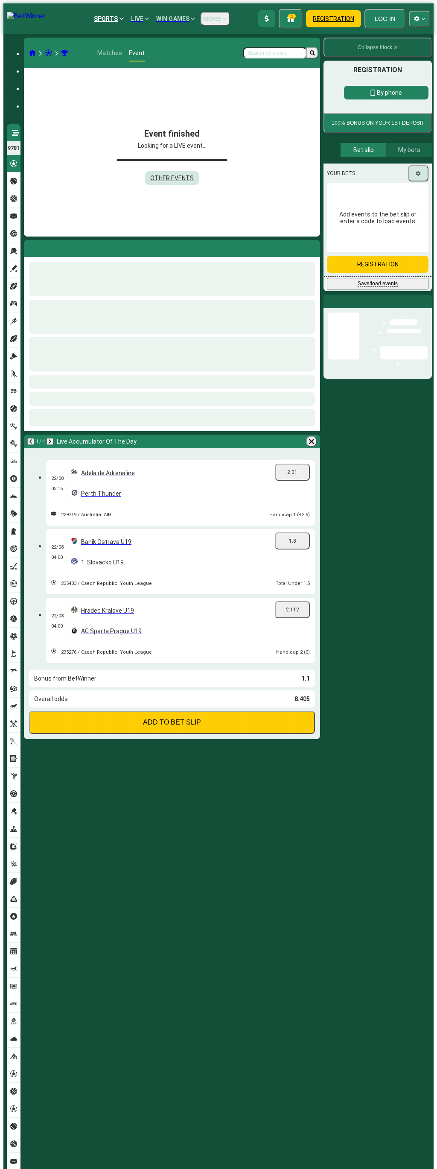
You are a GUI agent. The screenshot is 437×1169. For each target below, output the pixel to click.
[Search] (312, 52)
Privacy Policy (380, 309)
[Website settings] (419, 19)
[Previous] (30, 246)
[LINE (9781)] (32, 52)
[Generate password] (393, 235)
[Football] (49, 52)
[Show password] (416, 235)
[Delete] (311, 247)
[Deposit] (266, 18)
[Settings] (418, 382)
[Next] (53, 246)
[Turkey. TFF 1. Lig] (64, 52)
